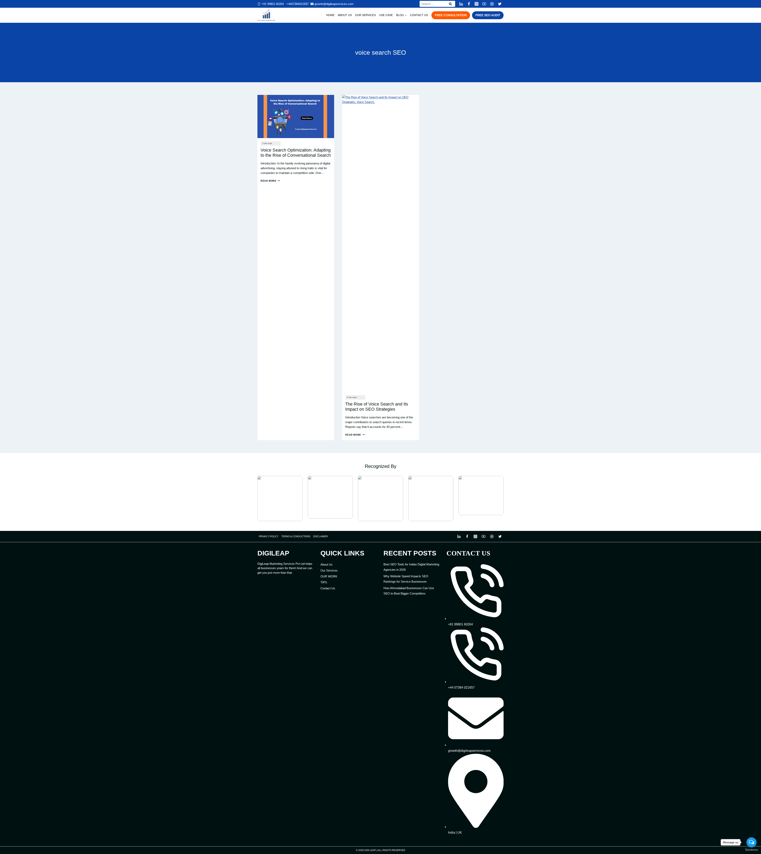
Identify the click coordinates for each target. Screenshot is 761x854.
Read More (270, 180)
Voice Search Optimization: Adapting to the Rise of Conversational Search (296, 153)
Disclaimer (320, 536)
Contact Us (419, 15)
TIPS (323, 582)
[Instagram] (476, 4)
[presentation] (295, 116)
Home (330, 15)
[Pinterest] (492, 4)
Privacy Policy (268, 536)
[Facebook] (469, 4)
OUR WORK (328, 576)
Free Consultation (451, 15)
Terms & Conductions (295, 536)
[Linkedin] (461, 4)
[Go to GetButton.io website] (751, 850)
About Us (345, 15)
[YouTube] (484, 4)
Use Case (386, 15)
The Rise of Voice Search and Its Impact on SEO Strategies (376, 407)
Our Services (365, 15)
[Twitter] (500, 4)
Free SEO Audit (487, 15)
